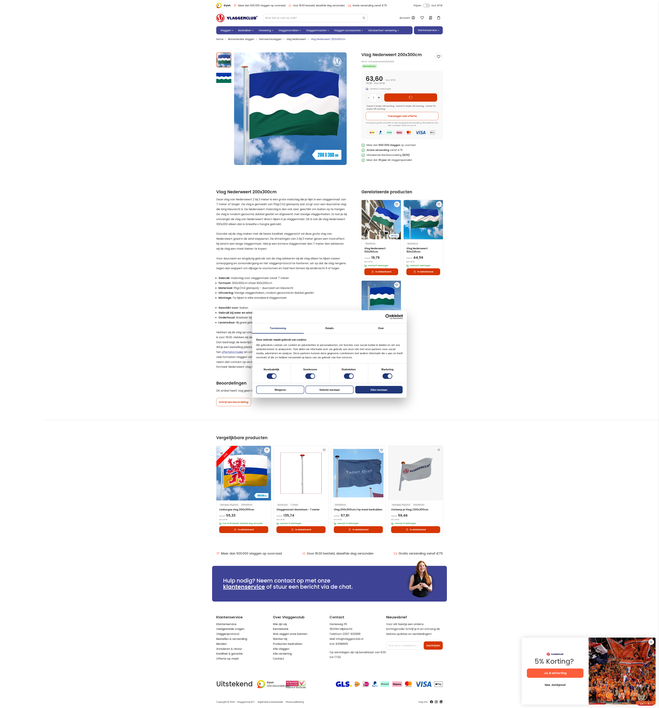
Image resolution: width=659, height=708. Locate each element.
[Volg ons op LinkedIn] (441, 702)
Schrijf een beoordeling (233, 402)
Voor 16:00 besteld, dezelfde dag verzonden (319, 5)
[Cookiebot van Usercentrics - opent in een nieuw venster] (388, 316)
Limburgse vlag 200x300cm (236, 509)
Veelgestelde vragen (230, 629)
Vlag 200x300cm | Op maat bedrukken (358, 509)
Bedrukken (244, 30)
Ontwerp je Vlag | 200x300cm (409, 509)
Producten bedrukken (287, 644)
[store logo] (237, 18)
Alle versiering (282, 654)
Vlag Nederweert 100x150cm (375, 250)
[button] (223, 76)
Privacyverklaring (295, 701)
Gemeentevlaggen (270, 39)
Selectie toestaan (329, 389)
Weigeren (280, 389)
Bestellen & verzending (231, 639)
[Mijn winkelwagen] (439, 18)
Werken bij (280, 639)
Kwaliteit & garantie (229, 654)
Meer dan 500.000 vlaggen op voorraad (261, 5)
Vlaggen (225, 30)
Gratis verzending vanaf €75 (369, 5)
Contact (278, 659)
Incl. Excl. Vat (426, 5)
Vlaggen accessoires (347, 30)
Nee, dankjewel (555, 685)
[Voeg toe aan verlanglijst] (439, 56)
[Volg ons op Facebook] (431, 702)
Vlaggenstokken (288, 30)
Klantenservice (226, 624)
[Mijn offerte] (430, 18)
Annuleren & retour (229, 649)
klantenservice (244, 587)
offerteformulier (233, 352)
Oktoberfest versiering (382, 30)
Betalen (221, 644)
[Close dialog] (651, 642)
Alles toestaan (378, 389)
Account (405, 18)
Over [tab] (381, 328)
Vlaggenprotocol (227, 634)
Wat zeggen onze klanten (290, 634)
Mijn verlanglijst (422, 18)
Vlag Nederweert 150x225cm (417, 250)
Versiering (264, 30)
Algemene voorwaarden (270, 701)
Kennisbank (280, 629)
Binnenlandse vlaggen (241, 39)
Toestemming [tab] (278, 328)
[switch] (310, 376)
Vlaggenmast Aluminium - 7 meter (298, 509)
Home (219, 39)
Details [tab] (329, 328)
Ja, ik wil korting (555, 673)
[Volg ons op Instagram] (436, 702)
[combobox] (315, 18)
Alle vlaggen (281, 649)
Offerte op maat (227, 659)
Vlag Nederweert (296, 39)
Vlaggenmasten (316, 30)
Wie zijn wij (280, 624)
